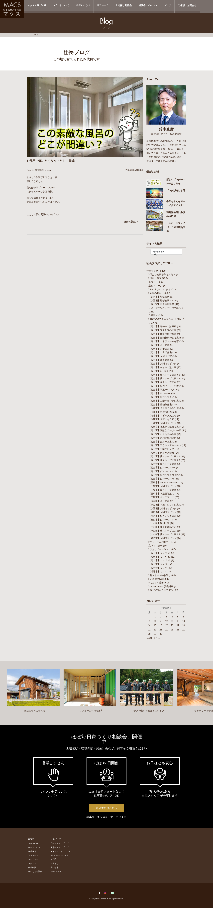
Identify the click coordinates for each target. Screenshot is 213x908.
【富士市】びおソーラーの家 (163, 386)
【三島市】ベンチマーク (161, 497)
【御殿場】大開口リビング (162, 512)
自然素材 (153, 315)
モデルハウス (83, 5)
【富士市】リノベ (157, 564)
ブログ (167, 5)
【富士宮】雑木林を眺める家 (163, 426)
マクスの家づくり (37, 5)
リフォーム (103, 5)
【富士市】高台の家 (158, 345)
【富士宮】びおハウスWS (161, 467)
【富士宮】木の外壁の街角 (162, 438)
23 (161, 629)
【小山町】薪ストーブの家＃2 (164, 534)
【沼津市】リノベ (157, 571)
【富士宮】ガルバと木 (160, 441)
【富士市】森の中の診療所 (162, 326)
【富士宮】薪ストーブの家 (162, 464)
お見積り (55, 863)
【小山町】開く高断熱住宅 (162, 527)
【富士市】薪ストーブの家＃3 (164, 374)
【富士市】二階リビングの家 (163, 400)
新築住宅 (32, 851)
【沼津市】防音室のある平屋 (163, 408)
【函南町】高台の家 (158, 501)
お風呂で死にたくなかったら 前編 (51, 161)
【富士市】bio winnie (159, 393)
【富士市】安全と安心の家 (162, 330)
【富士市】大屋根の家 (160, 356)
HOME (31, 839)
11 (172, 621)
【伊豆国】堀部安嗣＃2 (160, 300)
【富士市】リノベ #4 (159, 553)
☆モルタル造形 (155, 582)
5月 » (157, 638)
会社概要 (32, 867)
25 (172, 629)
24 (166, 629)
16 (161, 625)
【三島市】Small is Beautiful (163, 482)
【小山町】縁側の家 (158, 523)
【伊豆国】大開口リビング (162, 508)
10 (166, 621)
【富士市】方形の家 (158, 348)
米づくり (153, 282)
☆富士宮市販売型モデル (160, 590)
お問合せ (55, 859)
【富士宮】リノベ (157, 568)
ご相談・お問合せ (187, 5)
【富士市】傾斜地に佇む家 (162, 334)
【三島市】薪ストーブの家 (162, 490)
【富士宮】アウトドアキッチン (164, 445)
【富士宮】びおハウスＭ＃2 (163, 475)
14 (149, 625)
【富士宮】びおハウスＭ (161, 478)
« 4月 (149, 638)
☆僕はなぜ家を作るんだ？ (161, 274)
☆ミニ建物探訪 (155, 579)
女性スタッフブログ (60, 843)
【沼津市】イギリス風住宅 (162, 415)
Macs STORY (57, 871)
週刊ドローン (155, 285)
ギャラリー (33, 859)
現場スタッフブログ (60, 847)
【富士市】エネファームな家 (163, 341)
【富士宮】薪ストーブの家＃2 (164, 460)
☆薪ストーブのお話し (159, 575)
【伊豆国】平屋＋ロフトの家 (163, 504)
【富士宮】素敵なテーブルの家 (164, 430)
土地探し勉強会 (123, 5)
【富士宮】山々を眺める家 (162, 434)
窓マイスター (155, 545)
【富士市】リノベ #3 (159, 556)
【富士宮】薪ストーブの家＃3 (164, 456)
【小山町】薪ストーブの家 (162, 530)
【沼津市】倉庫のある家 (161, 419)
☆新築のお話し (155, 293)
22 (155, 629)
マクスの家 (33, 843)
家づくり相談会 (35, 871)
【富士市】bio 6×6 (158, 371)
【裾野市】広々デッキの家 (162, 515)
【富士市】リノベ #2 (159, 560)
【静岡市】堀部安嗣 (158, 296)
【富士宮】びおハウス (160, 471)
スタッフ (32, 863)
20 (183, 625)
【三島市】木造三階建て (161, 493)
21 (149, 629)
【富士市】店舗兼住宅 (160, 404)
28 (149, 634)
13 (183, 621)
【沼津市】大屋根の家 (160, 411)
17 (166, 625)
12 (178, 621)
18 (172, 625)
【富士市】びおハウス (160, 397)
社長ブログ (152, 270)
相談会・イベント (148, 5)
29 (155, 634)
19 (178, 625)
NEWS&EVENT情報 (60, 855)
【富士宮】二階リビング (161, 449)
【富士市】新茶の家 (158, 360)
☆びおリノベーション (159, 549)
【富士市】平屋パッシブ (161, 389)
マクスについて (61, 5)
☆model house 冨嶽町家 (160, 586)
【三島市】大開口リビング (162, 486)
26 (178, 629)
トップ (33, 35)
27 (183, 629)
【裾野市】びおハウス (160, 519)
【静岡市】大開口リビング (162, 538)
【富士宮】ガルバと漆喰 (161, 452)
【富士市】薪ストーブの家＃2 (164, 378)
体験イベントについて (61, 851)
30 (161, 634)
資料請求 (55, 867)
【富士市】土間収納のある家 (163, 337)
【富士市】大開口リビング (162, 363)
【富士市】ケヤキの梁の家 (162, 367)
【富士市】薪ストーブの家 (162, 382)
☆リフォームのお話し (159, 541)
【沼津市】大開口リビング (162, 423)
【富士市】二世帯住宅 (160, 352)
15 (155, 625)
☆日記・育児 (154, 278)
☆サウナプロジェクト (159, 289)
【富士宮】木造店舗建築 (161, 304)
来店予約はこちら (106, 808)
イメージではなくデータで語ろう (165, 308)
